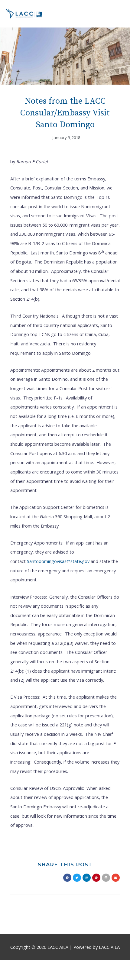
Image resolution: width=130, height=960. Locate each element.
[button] (67, 878)
